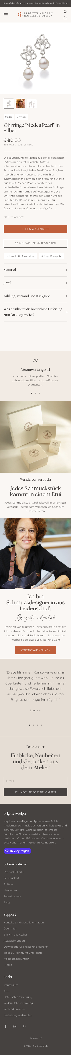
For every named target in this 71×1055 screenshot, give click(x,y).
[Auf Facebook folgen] (5, 1026)
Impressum (11, 985)
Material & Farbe (14, 872)
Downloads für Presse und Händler (26, 946)
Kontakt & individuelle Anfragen (24, 922)
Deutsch (34, 1038)
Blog (7, 902)
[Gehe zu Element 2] (20, 103)
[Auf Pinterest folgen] (24, 1026)
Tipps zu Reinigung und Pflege (23, 952)
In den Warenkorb (35, 228)
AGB (6, 991)
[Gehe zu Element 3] (32, 103)
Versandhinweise (14, 1009)
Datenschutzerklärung (18, 997)
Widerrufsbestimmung (18, 1003)
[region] (35, 372)
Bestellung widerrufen (18, 1015)
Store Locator (12, 896)
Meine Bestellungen (16, 958)
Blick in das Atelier (15, 934)
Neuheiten (10, 890)
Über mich (10, 928)
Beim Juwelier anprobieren (35, 243)
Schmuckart (11, 878)
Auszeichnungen (14, 940)
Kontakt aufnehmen (35, 650)
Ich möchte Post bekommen (35, 792)
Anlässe (8, 884)
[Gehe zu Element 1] (9, 103)
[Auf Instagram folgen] (15, 1026)
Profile (8, 964)
